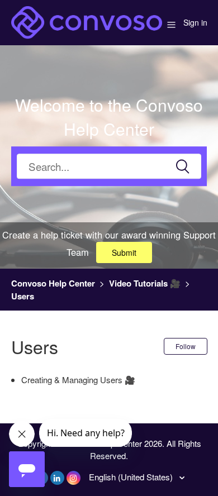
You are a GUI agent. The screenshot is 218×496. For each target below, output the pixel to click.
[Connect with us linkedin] (57, 478)
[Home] (86, 21)
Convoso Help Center (53, 283)
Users (22, 296)
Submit (124, 252)
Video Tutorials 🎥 (145, 283)
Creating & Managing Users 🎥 (78, 379)
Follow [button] (186, 346)
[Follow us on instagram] (73, 478)
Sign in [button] (195, 22)
